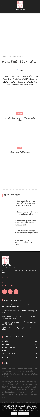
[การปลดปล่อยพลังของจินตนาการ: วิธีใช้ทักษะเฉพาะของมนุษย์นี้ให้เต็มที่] (7, 232)
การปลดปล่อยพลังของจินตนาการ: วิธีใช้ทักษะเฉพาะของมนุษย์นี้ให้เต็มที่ (26, 232)
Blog (3, 280)
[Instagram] (10, 291)
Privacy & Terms (7, 285)
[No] (37, 410)
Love (19, 148)
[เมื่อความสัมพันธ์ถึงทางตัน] (20, 136)
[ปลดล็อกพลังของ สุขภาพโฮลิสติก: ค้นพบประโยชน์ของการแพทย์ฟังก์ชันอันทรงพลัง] (7, 223)
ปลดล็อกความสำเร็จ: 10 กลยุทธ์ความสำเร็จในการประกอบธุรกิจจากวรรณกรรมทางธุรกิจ (25, 203)
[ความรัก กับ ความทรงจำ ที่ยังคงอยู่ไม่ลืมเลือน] (20, 102)
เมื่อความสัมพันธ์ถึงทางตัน (20, 152)
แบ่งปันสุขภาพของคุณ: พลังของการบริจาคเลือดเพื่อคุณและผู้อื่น (26, 213)
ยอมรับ (14, 413)
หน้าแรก (4, 56)
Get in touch (6, 283)
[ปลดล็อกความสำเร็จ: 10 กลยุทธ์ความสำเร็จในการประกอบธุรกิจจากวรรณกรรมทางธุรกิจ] (7, 203)
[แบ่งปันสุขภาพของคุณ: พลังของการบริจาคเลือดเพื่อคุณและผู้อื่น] (7, 213)
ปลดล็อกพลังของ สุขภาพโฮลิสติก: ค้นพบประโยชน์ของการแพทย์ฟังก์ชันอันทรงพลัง (26, 223)
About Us (5, 278)
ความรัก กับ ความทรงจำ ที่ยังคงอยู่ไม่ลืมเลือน (20, 119)
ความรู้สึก (19, 113)
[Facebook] (4, 291)
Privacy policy (23, 413)
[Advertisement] (20, 171)
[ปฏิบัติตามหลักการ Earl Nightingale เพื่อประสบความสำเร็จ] (7, 242)
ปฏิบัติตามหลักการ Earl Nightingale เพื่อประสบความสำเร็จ (25, 242)
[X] (16, 291)
